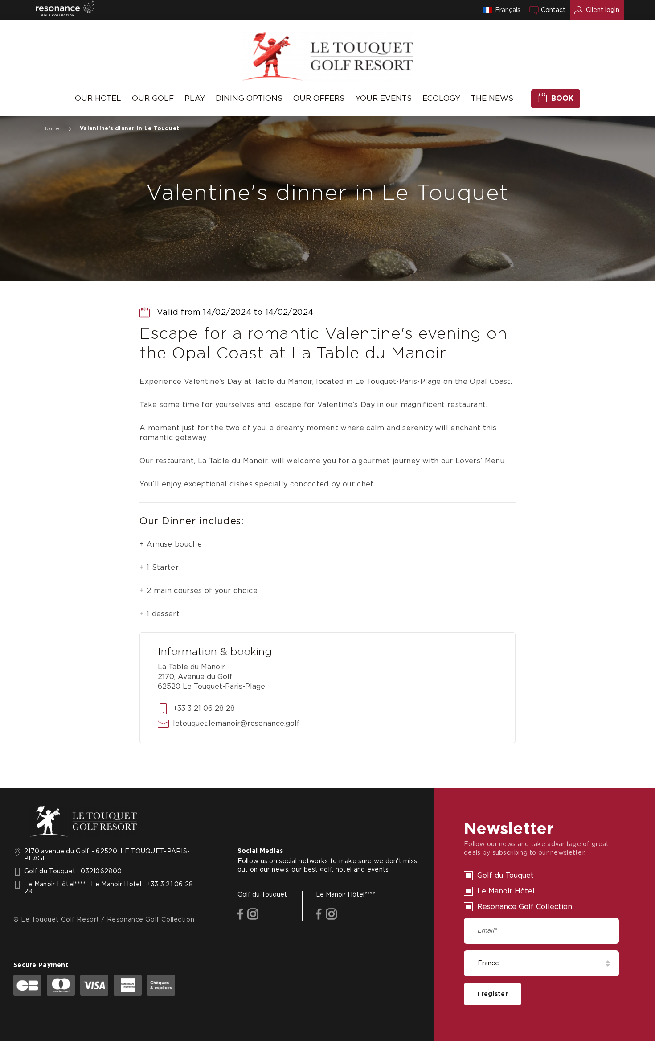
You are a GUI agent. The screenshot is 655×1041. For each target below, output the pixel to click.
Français (507, 10)
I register (492, 994)
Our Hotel (98, 98)
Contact (553, 10)
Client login (602, 10)
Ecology (441, 98)
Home (50, 128)
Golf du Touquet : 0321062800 (73, 871)
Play (194, 98)
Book (562, 98)
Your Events (383, 98)
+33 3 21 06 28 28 (204, 708)
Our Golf (153, 98)
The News (492, 98)
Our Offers (318, 98)
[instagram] (252, 915)
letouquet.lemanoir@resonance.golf (236, 723)
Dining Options (249, 98)
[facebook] (240, 915)
